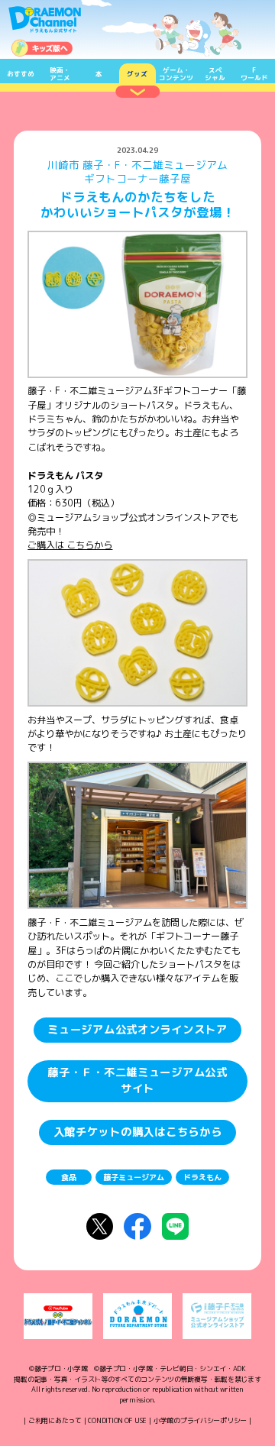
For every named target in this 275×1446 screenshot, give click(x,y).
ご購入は (70, 545)
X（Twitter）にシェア (99, 1226)
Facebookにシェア (137, 1226)
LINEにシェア (175, 1226)
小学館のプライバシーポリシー (200, 1420)
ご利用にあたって (55, 1420)
